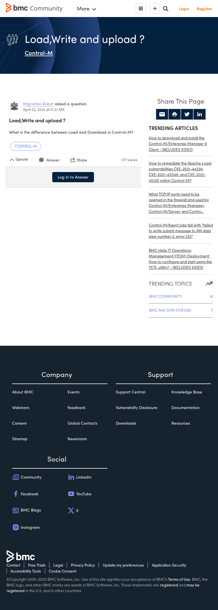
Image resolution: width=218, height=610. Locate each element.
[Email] (162, 114)
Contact (13, 565)
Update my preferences (123, 565)
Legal (58, 565)
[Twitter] (187, 114)
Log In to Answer (73, 177)
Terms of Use (179, 579)
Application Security (169, 565)
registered (169, 585)
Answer (53, 160)
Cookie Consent (62, 571)
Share (82, 159)
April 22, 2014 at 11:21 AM (43, 109)
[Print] (175, 114)
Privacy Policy (83, 565)
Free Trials (36, 565)
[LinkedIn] (200, 114)
